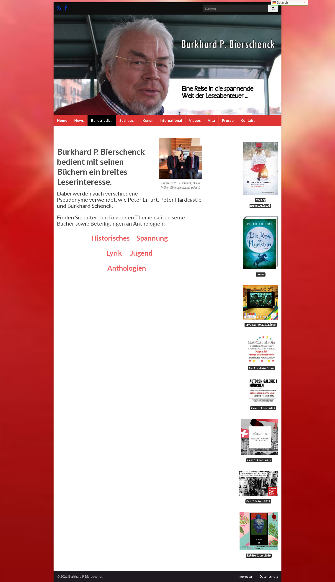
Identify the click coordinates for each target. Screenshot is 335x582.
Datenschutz (269, 576)
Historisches (110, 238)
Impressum (246, 576)
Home (62, 120)
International (171, 120)
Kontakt (248, 120)
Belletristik (101, 120)
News (79, 120)
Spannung (152, 238)
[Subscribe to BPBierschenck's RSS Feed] (59, 7)
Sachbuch (127, 120)
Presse (228, 120)
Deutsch (282, 2)
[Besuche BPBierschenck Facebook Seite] (65, 7)
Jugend (141, 253)
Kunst (148, 120)
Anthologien (129, 268)
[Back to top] (324, 571)
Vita (211, 120)
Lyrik (118, 253)
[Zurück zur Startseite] (167, 65)
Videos (195, 120)
